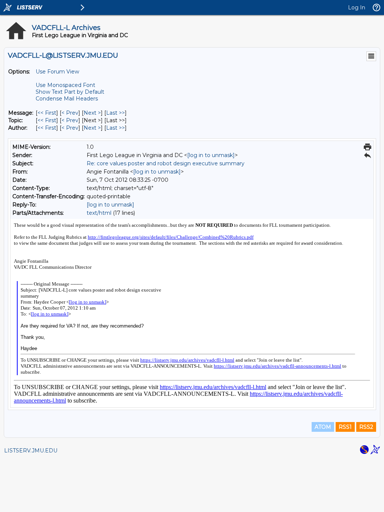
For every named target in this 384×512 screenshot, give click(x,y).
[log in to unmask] (211, 155)
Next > (92, 112)
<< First (47, 112)
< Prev (70, 112)
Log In (356, 7)
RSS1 (345, 427)
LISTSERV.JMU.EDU (30, 450)
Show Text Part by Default (70, 91)
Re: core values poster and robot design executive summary (165, 163)
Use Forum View (57, 71)
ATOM (323, 427)
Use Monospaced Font (65, 85)
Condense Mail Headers (67, 98)
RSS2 (366, 427)
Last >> (115, 112)
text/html (99, 213)
